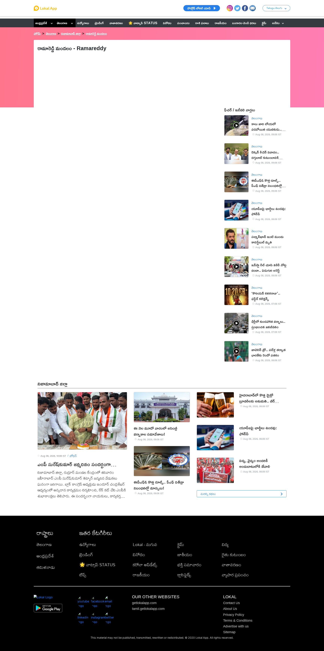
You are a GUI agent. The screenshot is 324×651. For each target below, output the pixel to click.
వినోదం (139, 554)
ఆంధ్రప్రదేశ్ (41, 23)
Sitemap (229, 632)
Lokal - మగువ (145, 544)
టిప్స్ (82, 574)
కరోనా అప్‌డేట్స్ (145, 564)
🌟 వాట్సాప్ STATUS (97, 564)
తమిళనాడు (46, 567)
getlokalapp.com (144, 603)
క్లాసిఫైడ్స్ (184, 574)
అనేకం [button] (276, 23)
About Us (230, 609)
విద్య (225, 544)
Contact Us (231, 603)
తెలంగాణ (62, 23)
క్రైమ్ (180, 544)
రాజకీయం (141, 574)
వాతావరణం (231, 564)
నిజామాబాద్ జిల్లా (71, 33)
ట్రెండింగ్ (86, 554)
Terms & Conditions (237, 620)
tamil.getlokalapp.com (148, 609)
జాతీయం (184, 554)
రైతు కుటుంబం (234, 554)
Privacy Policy (233, 615)
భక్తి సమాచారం (189, 564)
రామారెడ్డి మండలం (96, 33)
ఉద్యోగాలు (87, 544)
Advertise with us (236, 626)
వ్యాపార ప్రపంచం (235, 574)
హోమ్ (37, 33)
